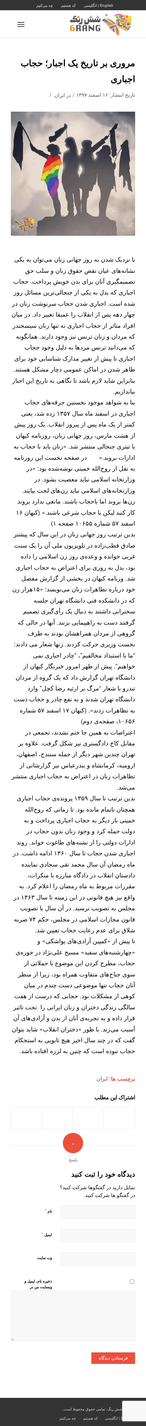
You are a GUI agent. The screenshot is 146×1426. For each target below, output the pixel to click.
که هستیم (68, 5)
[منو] (22, 24)
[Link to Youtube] (16, 1408)
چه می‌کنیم (44, 5)
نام (48, 1211)
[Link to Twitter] (26, 1408)
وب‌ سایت (44, 1257)
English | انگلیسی (98, 5)
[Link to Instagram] (46, 1408)
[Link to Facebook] (36, 1408)
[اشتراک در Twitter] (88, 1118)
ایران (59, 94)
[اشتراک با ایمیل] (26, 1118)
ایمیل (46, 1234)
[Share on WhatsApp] (57, 1118)
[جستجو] (34, 24)
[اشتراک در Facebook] (119, 1118)
